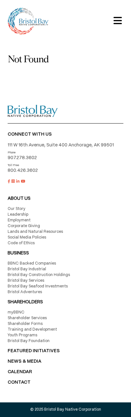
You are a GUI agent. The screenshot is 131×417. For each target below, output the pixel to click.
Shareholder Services (27, 318)
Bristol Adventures (25, 292)
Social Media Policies (27, 237)
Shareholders (25, 302)
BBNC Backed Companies (32, 263)
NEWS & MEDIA (24, 361)
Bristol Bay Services (26, 280)
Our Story (16, 209)
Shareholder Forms (25, 324)
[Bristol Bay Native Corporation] (28, 21)
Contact (19, 382)
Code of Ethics (21, 243)
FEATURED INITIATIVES (34, 351)
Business (18, 253)
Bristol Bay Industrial (27, 269)
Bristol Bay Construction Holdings (39, 275)
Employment (19, 220)
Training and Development (32, 329)
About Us (19, 198)
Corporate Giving (24, 226)
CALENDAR (20, 372)
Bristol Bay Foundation (29, 341)
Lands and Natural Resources (35, 231)
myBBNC (16, 312)
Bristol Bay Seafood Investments (38, 286)
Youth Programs (22, 335)
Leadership (18, 214)
